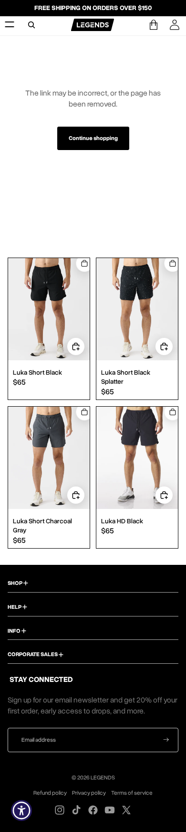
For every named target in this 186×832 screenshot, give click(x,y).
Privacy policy (89, 793)
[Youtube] (109, 810)
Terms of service (132, 793)
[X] (126, 810)
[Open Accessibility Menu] (21, 810)
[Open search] (31, 24)
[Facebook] (93, 810)
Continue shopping (93, 138)
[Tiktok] (76, 810)
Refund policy (50, 793)
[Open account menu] (174, 24)
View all (93, 211)
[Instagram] (59, 810)
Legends (103, 777)
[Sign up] (166, 740)
